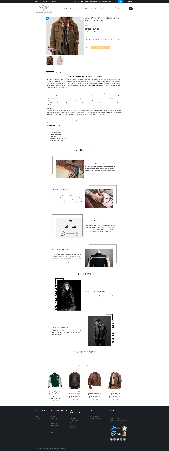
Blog (101, 8)
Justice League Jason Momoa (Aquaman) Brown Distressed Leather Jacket (94, 393)
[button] (81, 19)
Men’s (71, 8)
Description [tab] (49, 72)
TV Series (94, 8)
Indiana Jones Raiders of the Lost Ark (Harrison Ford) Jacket (114, 393)
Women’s (79, 8)
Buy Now (100, 47)
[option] (54, 387)
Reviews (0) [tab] (58, 72)
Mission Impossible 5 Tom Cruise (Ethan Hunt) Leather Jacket (74, 393)
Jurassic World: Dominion (94, 85)
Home (65, 8)
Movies (86, 8)
